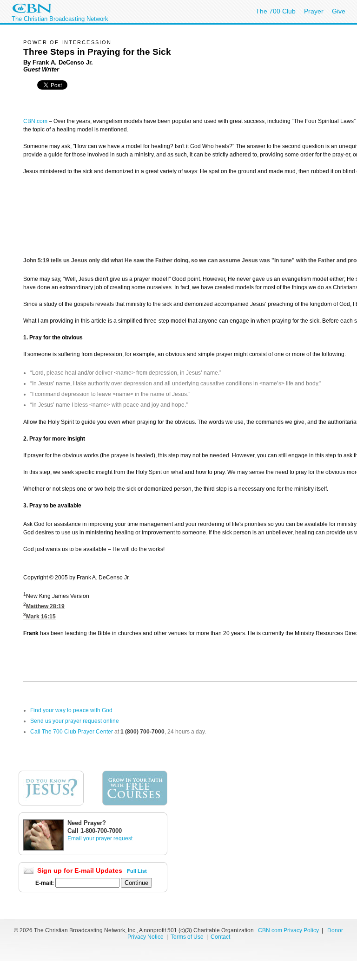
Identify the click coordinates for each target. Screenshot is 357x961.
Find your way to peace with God (71, 710)
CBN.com (35, 121)
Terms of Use (188, 937)
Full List (137, 871)
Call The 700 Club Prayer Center (71, 731)
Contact (220, 937)
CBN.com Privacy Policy (288, 930)
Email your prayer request (99, 838)
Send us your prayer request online (74, 721)
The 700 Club (276, 11)
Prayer (314, 11)
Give (338, 11)
